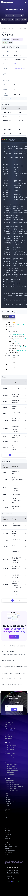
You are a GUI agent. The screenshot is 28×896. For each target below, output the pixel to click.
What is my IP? (8, 795)
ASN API (6, 726)
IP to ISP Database (9, 749)
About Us (7, 832)
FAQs (6, 823)
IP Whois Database (9, 772)
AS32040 (5, 533)
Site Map (7, 854)
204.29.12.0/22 (7, 112)
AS (24, 28)
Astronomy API (8, 736)
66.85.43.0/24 (6, 116)
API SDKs (7, 821)
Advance (6, 762)
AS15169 (4, 19)
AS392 (17, 19)
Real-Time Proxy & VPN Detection (10, 729)
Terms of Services (10, 878)
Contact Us (7, 844)
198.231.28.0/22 (7, 129)
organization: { (11, 331)
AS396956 (5, 593)
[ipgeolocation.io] (7, 2)
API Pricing (7, 828)
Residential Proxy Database (12, 757)
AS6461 (5, 494)
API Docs (7, 811)
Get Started (14, 637)
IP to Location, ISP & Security (11, 790)
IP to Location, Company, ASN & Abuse (14, 786)
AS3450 (5, 401)
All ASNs (4, 28)
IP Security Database (10, 753)
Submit (14, 709)
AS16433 (5, 559)
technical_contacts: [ (13, 355)
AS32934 (24, 19)
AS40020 (5, 479)
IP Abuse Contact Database (11, 770)
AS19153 (5, 420)
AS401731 (5, 447)
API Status (7, 834)
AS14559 (5, 429)
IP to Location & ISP (9, 780)
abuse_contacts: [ (12, 366)
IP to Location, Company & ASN (12, 784)
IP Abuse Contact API (10, 732)
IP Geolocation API (9, 722)
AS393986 (5, 395)
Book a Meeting (8, 848)
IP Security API (8, 724)
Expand (12, 316)
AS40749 (5, 576)
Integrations (8, 815)
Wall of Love (7, 836)
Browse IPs (7, 797)
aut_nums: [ (10, 326)
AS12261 (5, 389)
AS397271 (5, 436)
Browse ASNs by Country (10, 801)
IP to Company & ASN (10, 782)
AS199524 (5, 441)
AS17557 (11, 19)
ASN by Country (12, 28)
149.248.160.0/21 (7, 133)
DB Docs (7, 813)
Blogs (6, 817)
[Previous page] (7, 455)
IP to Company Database (11, 768)
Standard (6, 743)
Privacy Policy (9, 875)
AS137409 (5, 507)
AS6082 (5, 413)
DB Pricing (7, 830)
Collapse (6, 316)
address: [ (15, 336)
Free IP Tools (8, 803)
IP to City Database (10, 747)
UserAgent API (8, 738)
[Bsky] (17, 867)
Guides (6, 819)
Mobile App (7, 805)
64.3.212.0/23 (6, 125)
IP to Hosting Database (10, 755)
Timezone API (8, 734)
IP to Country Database (11, 745)
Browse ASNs (8, 799)
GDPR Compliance (10, 876)
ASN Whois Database (10, 774)
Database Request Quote (11, 846)
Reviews (6, 838)
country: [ (15, 345)
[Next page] (24, 455)
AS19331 (5, 487)
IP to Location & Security (10, 788)
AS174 (4, 500)
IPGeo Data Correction (10, 850)
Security (6, 751)
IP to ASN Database (10, 766)
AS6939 (5, 407)
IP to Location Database (11, 764)
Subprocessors (8, 852)
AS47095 (5, 540)
